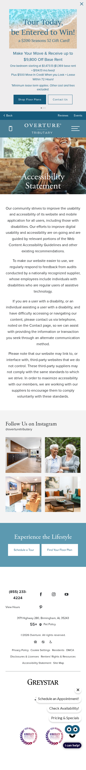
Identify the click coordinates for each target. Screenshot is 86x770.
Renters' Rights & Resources (58, 634)
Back (8, 93)
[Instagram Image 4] (63, 472)
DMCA (70, 627)
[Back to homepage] (43, 106)
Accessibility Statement (36, 640)
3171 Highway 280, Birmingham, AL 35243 (43, 595)
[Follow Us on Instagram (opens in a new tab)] (54, 572)
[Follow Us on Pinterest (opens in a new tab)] (41, 584)
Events (78, 93)
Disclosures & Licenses (24, 634)
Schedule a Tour (24, 527)
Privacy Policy (20, 627)
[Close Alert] (81, 4)
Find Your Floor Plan (59, 527)
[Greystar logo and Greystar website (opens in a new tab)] (43, 659)
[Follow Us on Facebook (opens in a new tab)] (41, 572)
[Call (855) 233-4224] (11, 106)
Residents (58, 627)
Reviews (63, 93)
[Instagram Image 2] (63, 432)
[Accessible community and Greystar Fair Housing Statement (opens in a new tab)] (50, 619)
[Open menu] (75, 106)
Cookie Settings (40, 627)
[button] (41, 85)
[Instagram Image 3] (23, 472)
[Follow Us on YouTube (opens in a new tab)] (66, 572)
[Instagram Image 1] (23, 432)
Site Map (58, 640)
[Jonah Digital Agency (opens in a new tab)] (43, 675)
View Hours (13, 584)
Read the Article (43, 77)
